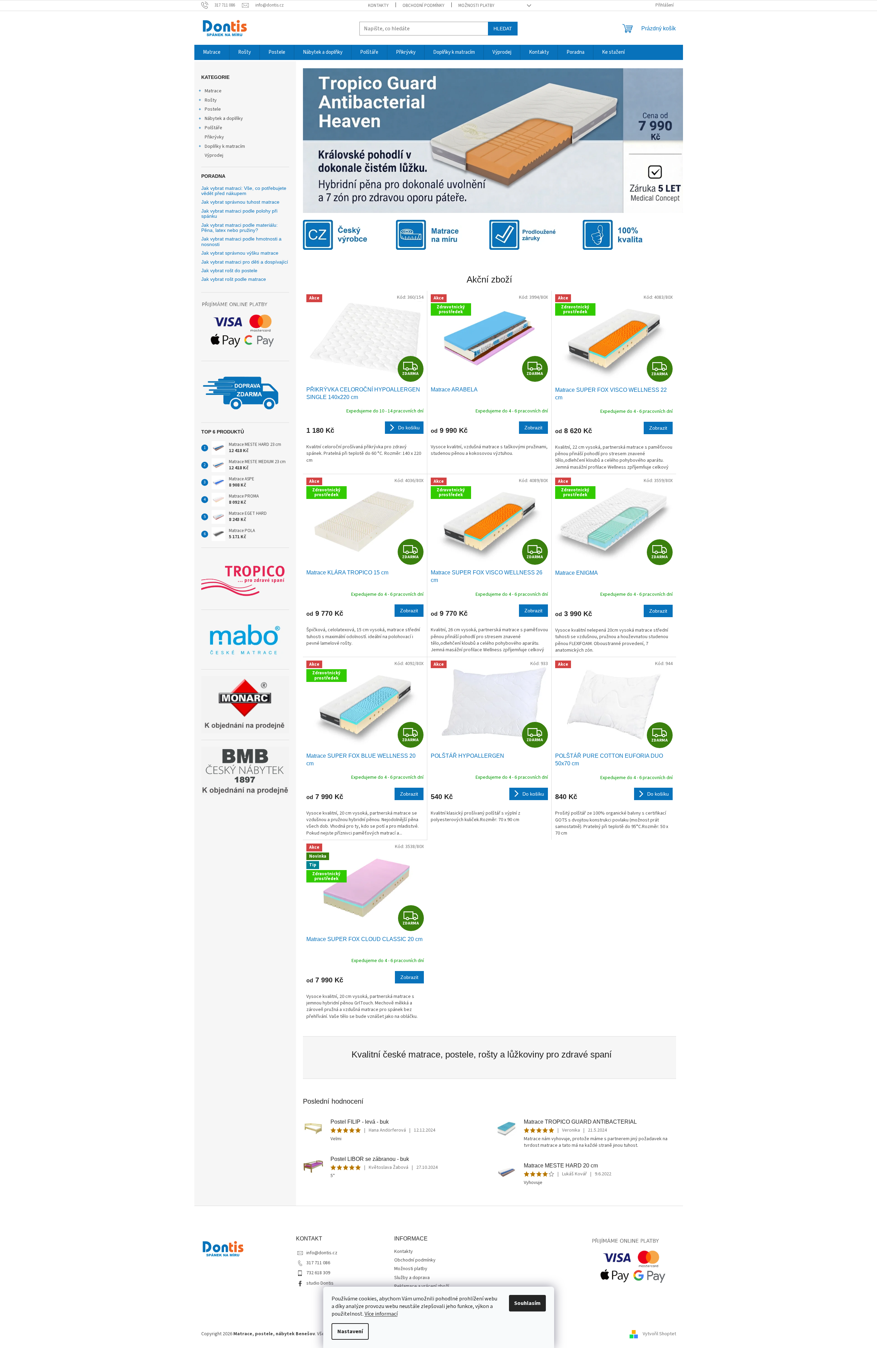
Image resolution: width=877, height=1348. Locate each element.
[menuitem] (211, 52)
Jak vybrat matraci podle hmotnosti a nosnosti (241, 241)
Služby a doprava (412, 1277)
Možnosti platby (476, 5)
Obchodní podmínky (423, 5)
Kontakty (378, 5)
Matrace (213, 91)
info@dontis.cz (321, 1252)
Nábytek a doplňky (224, 118)
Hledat (502, 28)
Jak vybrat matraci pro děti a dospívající (244, 262)
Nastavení (350, 1331)
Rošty (211, 100)
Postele (213, 109)
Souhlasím (527, 1303)
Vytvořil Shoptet (659, 1333)
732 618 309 (318, 1272)
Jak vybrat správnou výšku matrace (239, 253)
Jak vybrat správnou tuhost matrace (240, 202)
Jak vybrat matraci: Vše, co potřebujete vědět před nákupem (243, 191)
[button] (331, 140)
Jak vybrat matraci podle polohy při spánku (239, 213)
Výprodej (214, 155)
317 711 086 (318, 1262)
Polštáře (213, 127)
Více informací (381, 1314)
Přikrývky (214, 137)
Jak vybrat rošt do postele (229, 270)
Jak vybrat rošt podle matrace (233, 279)
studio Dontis (320, 1283)
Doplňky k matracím (225, 146)
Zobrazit (533, 427)
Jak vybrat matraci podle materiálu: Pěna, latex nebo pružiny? (239, 228)
